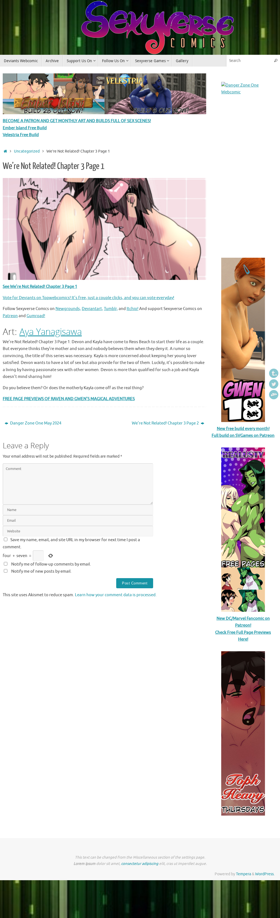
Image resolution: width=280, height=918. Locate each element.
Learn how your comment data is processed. (116, 595)
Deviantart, (92, 308)
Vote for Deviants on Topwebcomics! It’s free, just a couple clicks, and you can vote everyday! (88, 297)
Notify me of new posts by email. (41, 571)
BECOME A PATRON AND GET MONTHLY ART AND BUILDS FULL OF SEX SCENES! (77, 121)
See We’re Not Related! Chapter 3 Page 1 (40, 286)
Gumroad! (36, 316)
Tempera (243, 874)
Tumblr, (111, 308)
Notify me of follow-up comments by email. (51, 564)
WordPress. (265, 874)
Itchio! (132, 308)
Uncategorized (27, 151)
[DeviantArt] (273, 394)
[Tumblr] (273, 373)
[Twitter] (273, 384)
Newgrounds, (68, 308)
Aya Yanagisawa (50, 331)
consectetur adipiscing (139, 863)
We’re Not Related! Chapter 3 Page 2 (166, 423)
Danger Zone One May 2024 (35, 423)
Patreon (10, 316)
